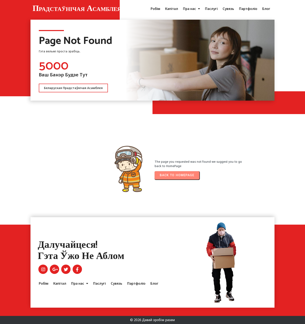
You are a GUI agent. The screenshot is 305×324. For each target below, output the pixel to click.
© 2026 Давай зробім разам (152, 320)
